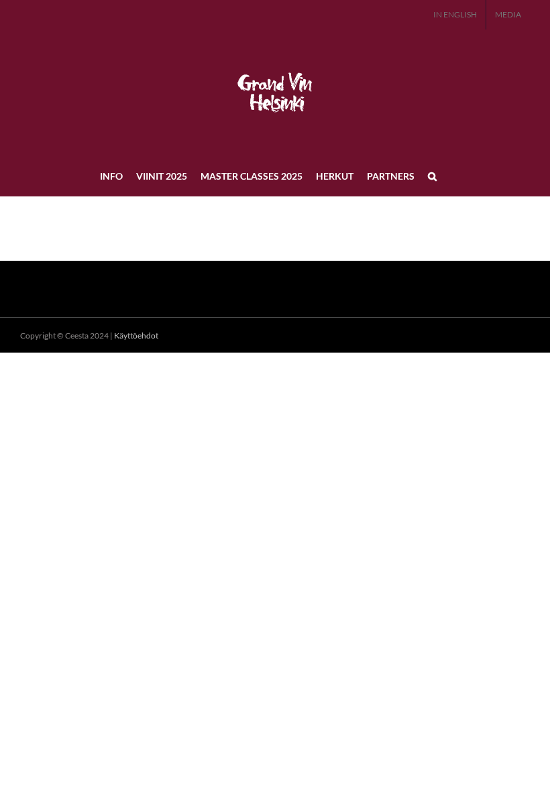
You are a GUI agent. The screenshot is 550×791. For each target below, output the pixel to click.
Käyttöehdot (136, 335)
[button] (432, 176)
